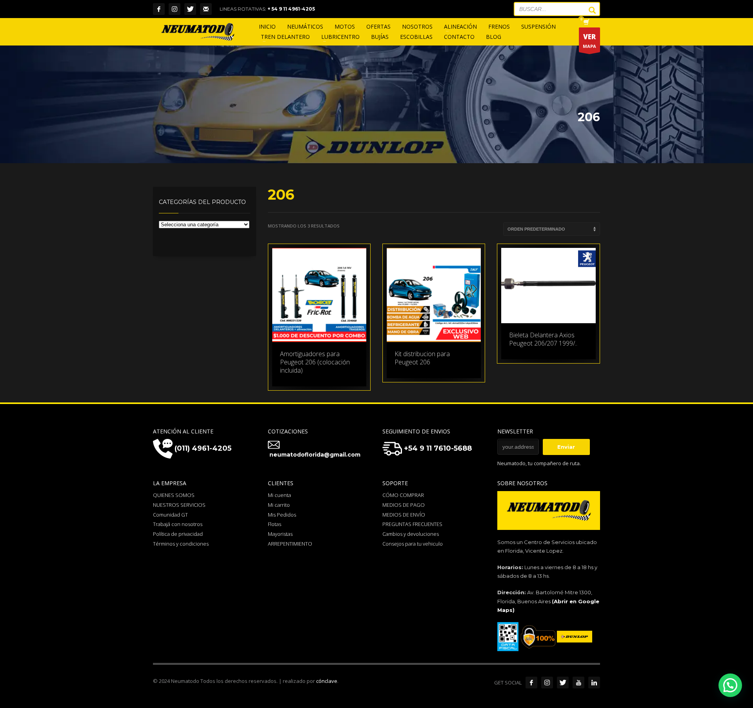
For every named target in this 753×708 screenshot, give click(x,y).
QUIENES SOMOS (174, 495)
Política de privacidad (178, 533)
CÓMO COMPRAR (403, 495)
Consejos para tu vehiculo (412, 543)
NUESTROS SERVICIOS (179, 504)
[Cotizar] (206, 9)
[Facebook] (159, 9)
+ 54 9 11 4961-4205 (291, 9)
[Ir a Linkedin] (594, 682)
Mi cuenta (279, 495)
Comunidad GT (170, 514)
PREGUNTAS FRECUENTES (412, 524)
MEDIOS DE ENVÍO (403, 514)
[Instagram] (174, 9)
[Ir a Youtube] (578, 682)
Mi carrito (279, 504)
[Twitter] (190, 9)
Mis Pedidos (282, 514)
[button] (730, 685)
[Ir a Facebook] (531, 682)
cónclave (326, 680)
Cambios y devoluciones (410, 533)
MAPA (589, 40)
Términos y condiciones (181, 543)
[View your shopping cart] (585, 22)
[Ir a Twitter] (563, 682)
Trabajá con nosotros (177, 524)
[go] (588, 10)
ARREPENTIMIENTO (290, 543)
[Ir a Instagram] (547, 682)
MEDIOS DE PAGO (403, 504)
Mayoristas (280, 533)
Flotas (274, 524)
